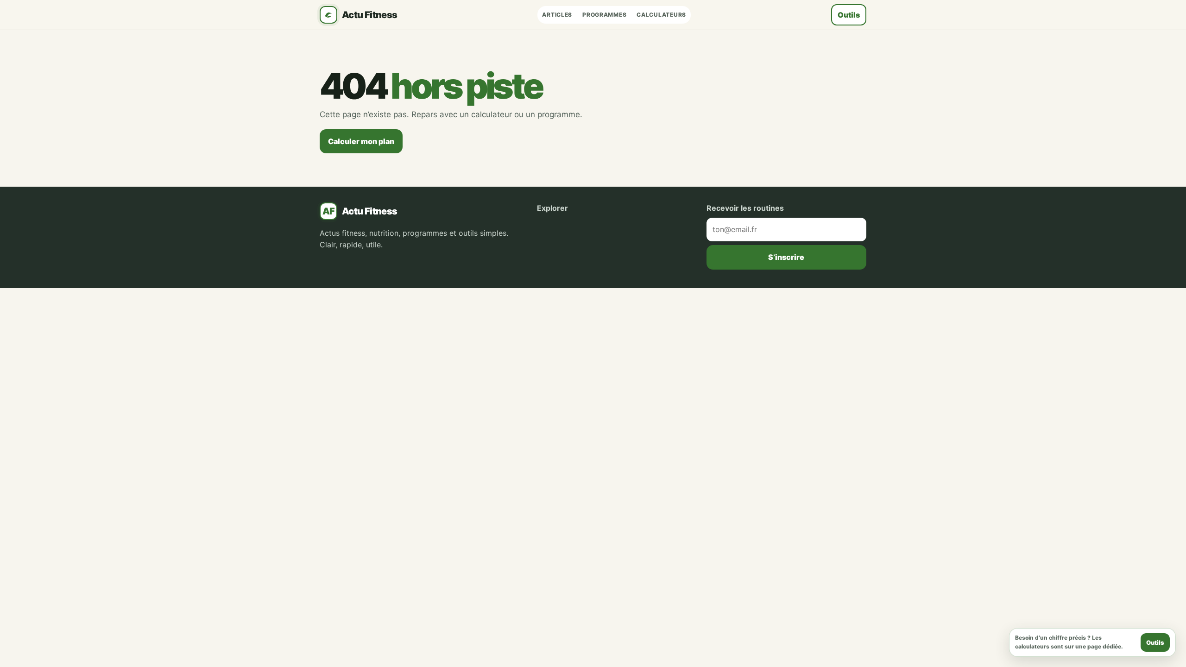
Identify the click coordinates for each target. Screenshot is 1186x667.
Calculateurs (661, 14)
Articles (557, 14)
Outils (849, 14)
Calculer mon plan (361, 141)
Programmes (604, 14)
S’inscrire (786, 257)
